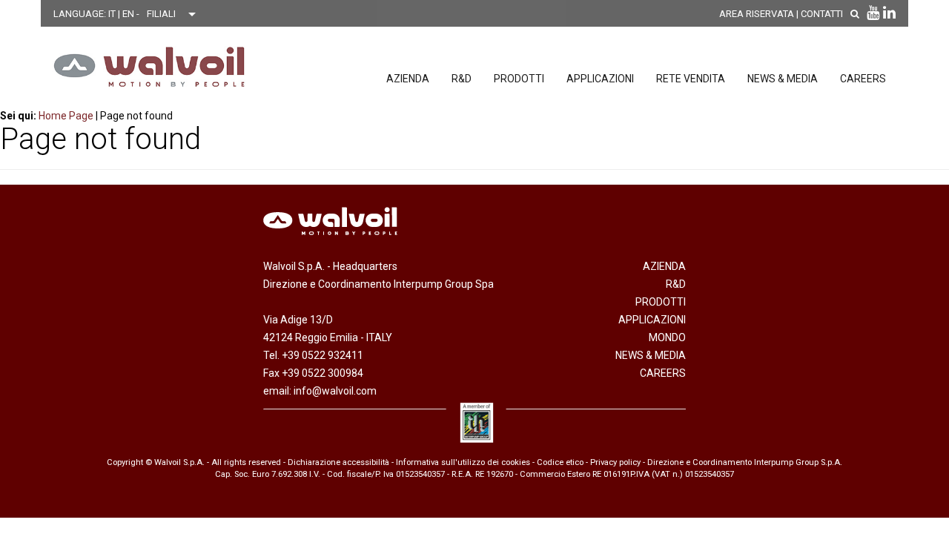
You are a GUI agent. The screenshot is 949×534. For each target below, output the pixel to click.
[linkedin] (889, 13)
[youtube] (873, 13)
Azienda (407, 79)
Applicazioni (600, 79)
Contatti (822, 13)
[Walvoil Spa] (149, 67)
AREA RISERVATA (756, 13)
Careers (863, 79)
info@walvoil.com (335, 391)
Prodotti (519, 79)
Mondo (667, 337)
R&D (462, 79)
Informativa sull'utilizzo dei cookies (463, 462)
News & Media (782, 79)
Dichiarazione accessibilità (338, 462)
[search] (854, 13)
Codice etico (560, 462)
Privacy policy (615, 462)
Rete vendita (690, 79)
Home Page (66, 116)
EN (129, 13)
